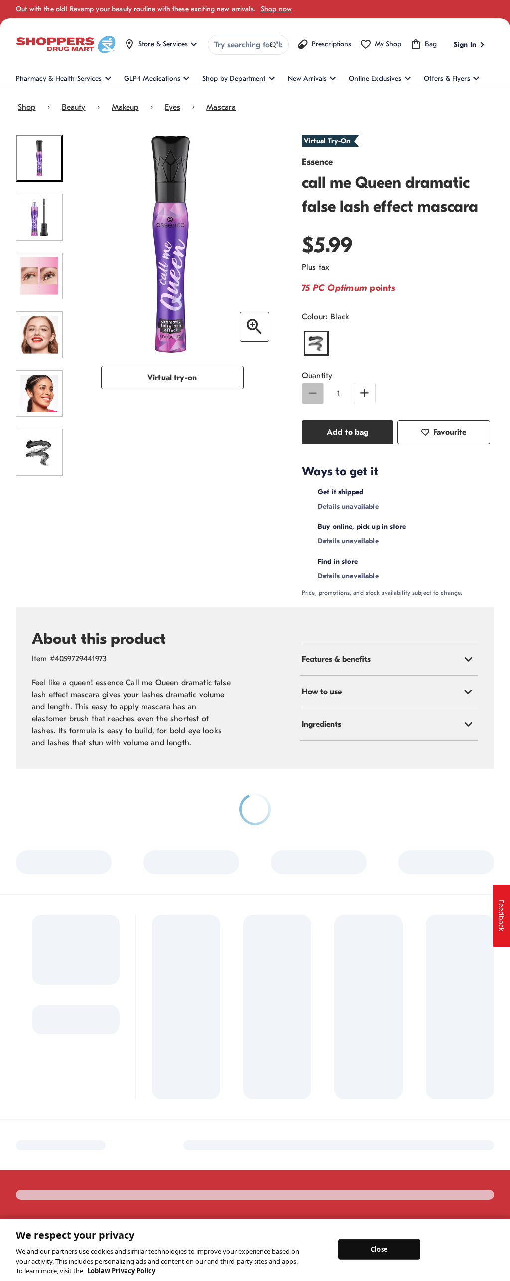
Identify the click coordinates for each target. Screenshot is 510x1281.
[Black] (316, 343)
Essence (317, 162)
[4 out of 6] (39, 334)
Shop (27, 107)
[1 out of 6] (39, 158)
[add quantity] (365, 393)
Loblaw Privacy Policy (121, 1270)
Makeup (125, 107)
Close (379, 1248)
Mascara (221, 107)
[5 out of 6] (39, 393)
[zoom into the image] (254, 327)
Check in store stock (395, 587)
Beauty (74, 107)
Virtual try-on (172, 377)
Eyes (173, 107)
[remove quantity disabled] (313, 393)
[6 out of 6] (39, 452)
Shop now (276, 9)
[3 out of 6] (39, 276)
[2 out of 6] (39, 217)
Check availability (439, 539)
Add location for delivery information (427, 492)
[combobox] (248, 45)
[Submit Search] (273, 45)
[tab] (389, 685)
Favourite (449, 432)
